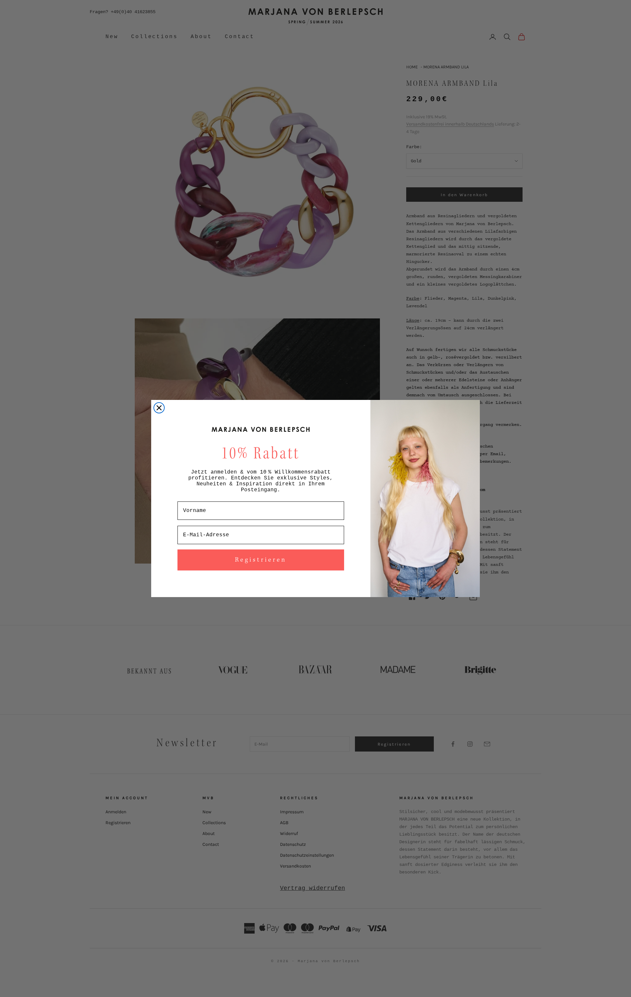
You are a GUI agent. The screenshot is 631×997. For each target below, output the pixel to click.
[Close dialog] (159, 408)
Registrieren (261, 560)
